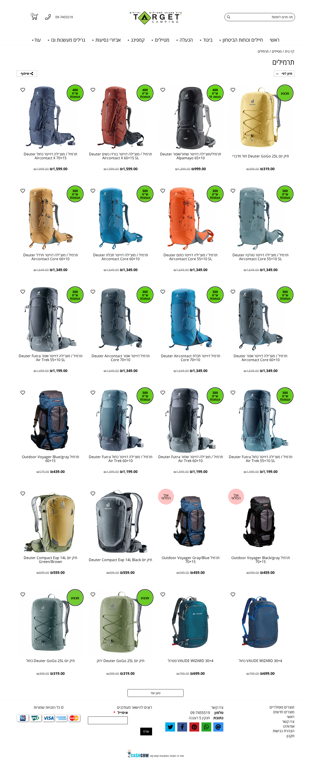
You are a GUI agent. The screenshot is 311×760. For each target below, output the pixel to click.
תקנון (290, 735)
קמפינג (137, 40)
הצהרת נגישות (283, 730)
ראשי (274, 40)
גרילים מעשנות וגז (67, 40)
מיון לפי (286, 73)
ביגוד (207, 40)
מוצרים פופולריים (282, 707)
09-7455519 (200, 712)
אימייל (120, 712)
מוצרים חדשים (283, 711)
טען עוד (155, 693)
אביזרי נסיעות (107, 40)
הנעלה (185, 40)
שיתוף (25, 73)
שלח (146, 731)
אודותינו (288, 726)
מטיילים (161, 40)
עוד (37, 40)
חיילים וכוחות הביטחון (242, 40)
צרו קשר (288, 721)
